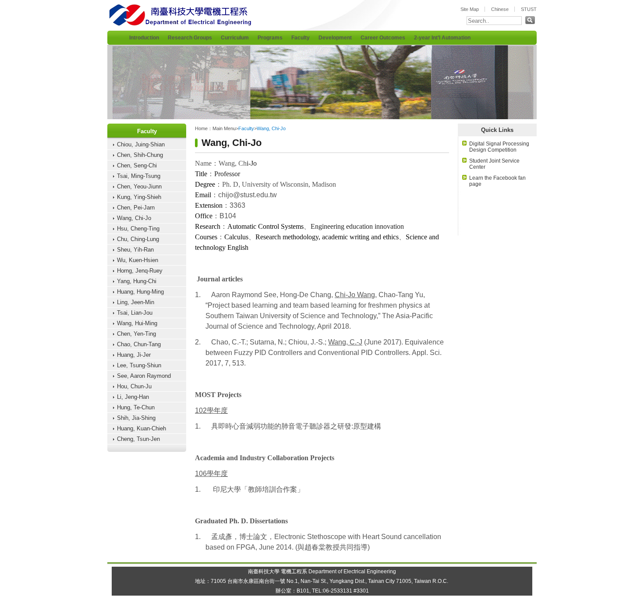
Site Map (469, 9)
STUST (529, 9)
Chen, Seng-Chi (137, 165)
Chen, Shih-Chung (140, 155)
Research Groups (190, 38)
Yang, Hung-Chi (136, 281)
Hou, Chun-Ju (134, 386)
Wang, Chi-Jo (134, 218)
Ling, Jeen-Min (135, 302)
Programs (270, 38)
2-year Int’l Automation (442, 38)
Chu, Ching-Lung (138, 239)
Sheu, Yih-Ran (135, 249)
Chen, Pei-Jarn (136, 207)
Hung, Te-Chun (136, 407)
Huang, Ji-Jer (134, 354)
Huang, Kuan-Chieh (141, 428)
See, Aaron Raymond (144, 376)
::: (109, 27)
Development (335, 38)
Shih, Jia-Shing (136, 418)
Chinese (500, 9)
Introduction (144, 38)
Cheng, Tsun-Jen (138, 439)
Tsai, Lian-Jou (134, 312)
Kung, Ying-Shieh (139, 197)
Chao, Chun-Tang (139, 344)
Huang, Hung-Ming (140, 291)
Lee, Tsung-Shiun (139, 365)
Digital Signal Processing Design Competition (499, 147)
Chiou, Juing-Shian (141, 144)
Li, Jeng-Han (133, 397)
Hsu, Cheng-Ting (138, 228)
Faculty (300, 38)
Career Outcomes (383, 38)
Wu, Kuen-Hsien (137, 260)
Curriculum (235, 38)
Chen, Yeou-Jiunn (139, 186)
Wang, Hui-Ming (137, 323)
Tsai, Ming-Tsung (138, 176)
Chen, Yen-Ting (136, 333)
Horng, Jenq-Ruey (140, 270)
